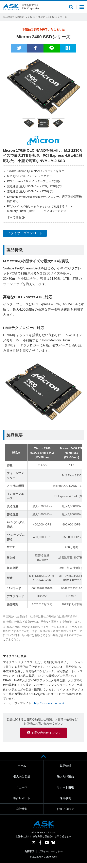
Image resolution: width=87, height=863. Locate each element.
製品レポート (21, 798)
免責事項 (29, 851)
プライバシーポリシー (50, 851)
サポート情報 (65, 787)
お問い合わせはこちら (46, 732)
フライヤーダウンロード (25, 233)
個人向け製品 (21, 776)
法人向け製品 (65, 776)
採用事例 (65, 798)
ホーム (22, 765)
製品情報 (8, 17)
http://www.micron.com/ (49, 703)
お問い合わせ (65, 808)
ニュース (22, 787)
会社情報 (22, 808)
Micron (19, 17)
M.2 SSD (30, 17)
